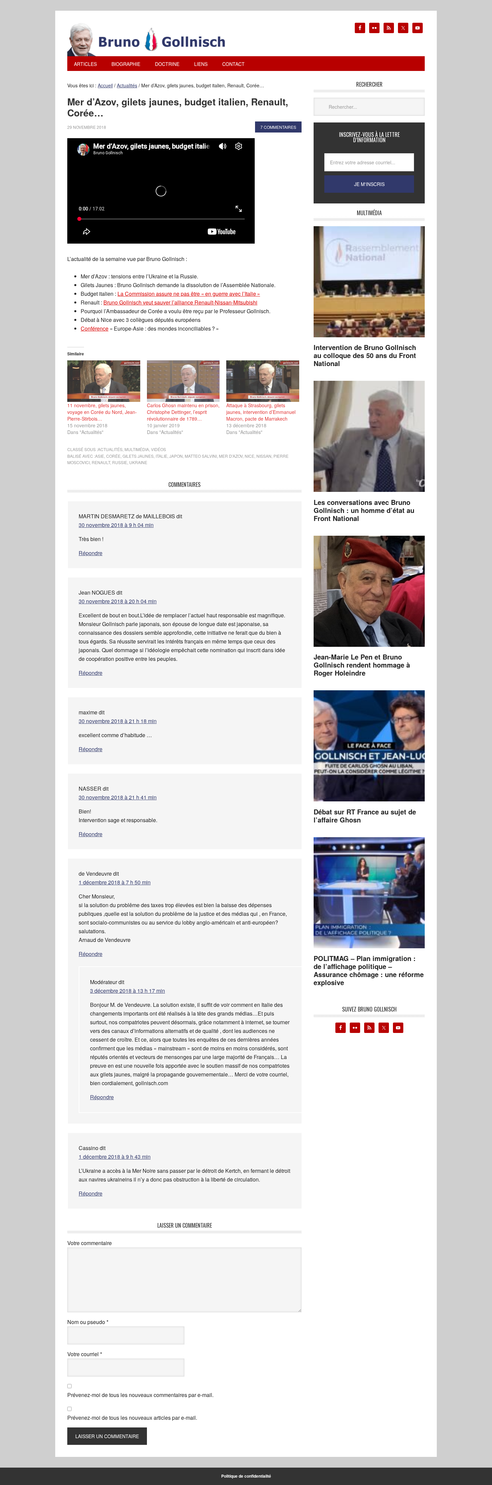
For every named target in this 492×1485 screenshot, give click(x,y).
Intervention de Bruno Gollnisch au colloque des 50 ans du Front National (365, 355)
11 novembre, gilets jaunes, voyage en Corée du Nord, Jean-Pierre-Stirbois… (102, 412)
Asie (99, 456)
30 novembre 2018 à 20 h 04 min (118, 601)
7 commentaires (278, 127)
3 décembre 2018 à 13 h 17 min (127, 990)
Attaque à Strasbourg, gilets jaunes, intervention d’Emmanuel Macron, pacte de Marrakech (261, 412)
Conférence (94, 328)
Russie (119, 462)
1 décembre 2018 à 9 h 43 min (115, 1156)
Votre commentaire (89, 1243)
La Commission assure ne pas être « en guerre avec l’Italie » (188, 293)
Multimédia (137, 449)
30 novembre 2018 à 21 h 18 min (118, 721)
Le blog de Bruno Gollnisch (154, 39)
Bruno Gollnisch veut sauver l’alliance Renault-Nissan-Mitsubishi (180, 302)
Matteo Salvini (201, 456)
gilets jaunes (138, 456)
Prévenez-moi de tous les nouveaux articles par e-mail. (132, 1417)
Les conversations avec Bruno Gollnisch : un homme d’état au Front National (364, 510)
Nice (249, 456)
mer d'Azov (231, 456)
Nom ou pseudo (87, 1322)
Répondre (90, 553)
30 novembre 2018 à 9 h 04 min (116, 525)
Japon (176, 456)
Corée (113, 456)
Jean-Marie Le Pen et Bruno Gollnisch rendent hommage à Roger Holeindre (362, 665)
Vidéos (158, 449)
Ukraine (138, 462)
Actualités (110, 449)
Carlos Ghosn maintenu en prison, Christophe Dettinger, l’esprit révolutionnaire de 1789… (183, 412)
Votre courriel (84, 1354)
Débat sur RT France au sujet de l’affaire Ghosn (365, 815)
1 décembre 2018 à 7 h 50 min (115, 882)
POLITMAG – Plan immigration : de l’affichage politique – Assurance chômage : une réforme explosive (369, 970)
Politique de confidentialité (246, 1476)
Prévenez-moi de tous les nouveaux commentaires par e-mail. (140, 1395)
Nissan (263, 456)
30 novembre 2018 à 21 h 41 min (118, 797)
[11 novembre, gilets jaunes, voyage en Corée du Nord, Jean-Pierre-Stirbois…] (103, 381)
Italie (161, 456)
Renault (101, 462)
